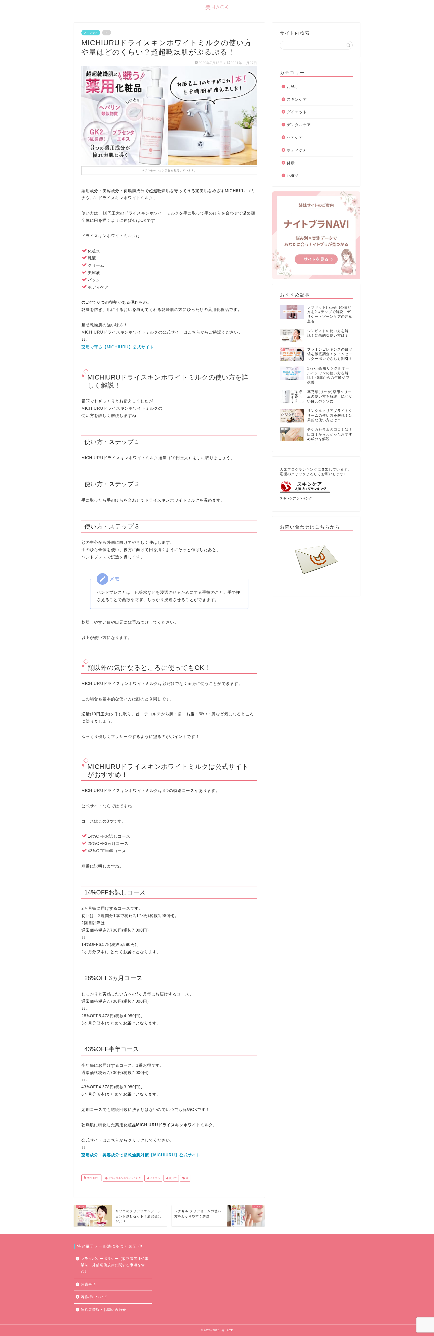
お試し (293, 86)
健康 (291, 163)
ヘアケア (295, 137)
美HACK (217, 7)
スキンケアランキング (296, 498)
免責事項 (88, 1284)
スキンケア (91, 32)
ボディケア (297, 150)
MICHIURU (92, 1178)
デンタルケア (299, 125)
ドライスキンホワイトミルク (124, 1178)
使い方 (172, 1178)
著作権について (94, 1297)
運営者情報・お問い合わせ (103, 1310)
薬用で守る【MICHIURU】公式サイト (117, 347)
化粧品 (293, 175)
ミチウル (154, 1178)
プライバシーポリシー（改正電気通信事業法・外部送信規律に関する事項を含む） (115, 1265)
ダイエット (297, 112)
